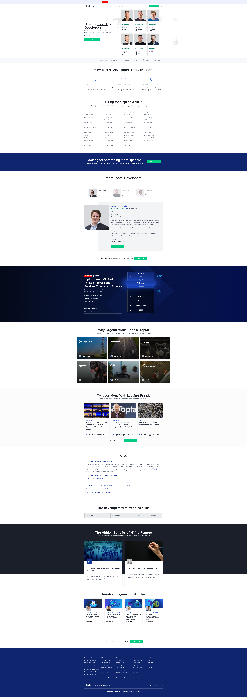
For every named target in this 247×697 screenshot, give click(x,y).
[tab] (100, 192)
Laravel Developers (108, 132)
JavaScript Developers (109, 125)
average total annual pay (98, 468)
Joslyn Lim (124, 47)
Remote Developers (128, 130)
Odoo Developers (108, 143)
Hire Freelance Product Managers (91, 671)
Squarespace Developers (149, 112)
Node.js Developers (120, 677)
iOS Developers (119, 665)
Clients (115, 6)
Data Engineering (153, 233)
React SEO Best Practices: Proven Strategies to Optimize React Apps (113, 616)
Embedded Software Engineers (91, 143)
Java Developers (108, 122)
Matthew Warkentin (119, 206)
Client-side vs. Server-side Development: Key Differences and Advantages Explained (133, 617)
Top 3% (105, 6)
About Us (122, 6)
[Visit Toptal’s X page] (154, 685)
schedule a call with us (153, 470)
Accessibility (138, 691)
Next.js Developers (108, 140)
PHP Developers (127, 114)
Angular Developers (88, 117)
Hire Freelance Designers (90, 660)
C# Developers (87, 132)
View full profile (127, 15)
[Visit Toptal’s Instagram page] (161, 685)
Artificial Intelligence (134, 233)
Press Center (150, 662)
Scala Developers (135, 672)
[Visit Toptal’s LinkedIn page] (150, 685)
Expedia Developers (108, 112)
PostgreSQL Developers (137, 660)
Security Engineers (128, 137)
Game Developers (120, 660)
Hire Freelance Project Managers (91, 669)
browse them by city (147, 107)
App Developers (88, 119)
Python (141, 233)
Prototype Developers (129, 119)
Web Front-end (116, 612)
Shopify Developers (128, 143)
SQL (130, 235)
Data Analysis (124, 235)
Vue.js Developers (148, 130)
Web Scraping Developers (149, 135)
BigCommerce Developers (90, 127)
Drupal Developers (120, 657)
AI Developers (87, 112)
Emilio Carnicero (152, 47)
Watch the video (86, 356)
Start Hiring (141, 259)
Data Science (124, 233)
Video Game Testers (148, 127)
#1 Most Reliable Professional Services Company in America (130, 2)
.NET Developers (108, 137)
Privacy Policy (125, 691)
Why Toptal (150, 657)
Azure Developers (88, 125)
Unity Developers (147, 125)
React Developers (128, 125)
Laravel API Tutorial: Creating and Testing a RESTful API (92, 616)
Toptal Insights (90, 566)
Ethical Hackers (87, 145)
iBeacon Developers (108, 119)
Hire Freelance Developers (90, 657)
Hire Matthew (117, 246)
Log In (161, 6)
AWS (146, 233)
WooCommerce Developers (150, 137)
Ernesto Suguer (138, 23)
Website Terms (131, 691)
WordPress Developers (149, 140)
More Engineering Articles (123, 627)
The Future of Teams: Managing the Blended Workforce (103, 569)
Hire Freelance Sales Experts (90, 674)
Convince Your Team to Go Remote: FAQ (142, 568)
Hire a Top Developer (92, 40)
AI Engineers (104, 670)
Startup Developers (148, 114)
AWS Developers (88, 122)
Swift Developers (147, 119)
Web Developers (147, 132)
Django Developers (105, 677)
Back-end (95, 612)
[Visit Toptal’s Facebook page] (157, 685)
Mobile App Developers (106, 667)
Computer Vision (115, 235)
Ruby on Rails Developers (129, 132)
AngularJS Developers (106, 675)
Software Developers (128, 145)
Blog (119, 6)
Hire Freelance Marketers (90, 662)
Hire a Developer (154, 6)
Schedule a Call (153, 161)
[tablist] (123, 195)
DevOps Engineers (88, 140)
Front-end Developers (106, 660)
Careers (149, 665)
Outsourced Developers (129, 112)
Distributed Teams (100, 566)
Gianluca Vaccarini (139, 47)
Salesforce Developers (129, 135)
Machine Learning (115, 233)
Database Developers (89, 137)
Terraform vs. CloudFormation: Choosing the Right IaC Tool (152, 617)
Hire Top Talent (130, 440)
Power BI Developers (128, 117)
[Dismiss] (161, 2)
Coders (86, 135)
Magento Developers (108, 135)
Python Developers (128, 122)
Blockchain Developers (89, 130)
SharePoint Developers (129, 140)
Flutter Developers (108, 114)
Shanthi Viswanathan (126, 23)
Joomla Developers (108, 127)
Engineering (88, 612)
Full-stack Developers (106, 657)
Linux (135, 235)
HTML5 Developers (108, 117)
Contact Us (150, 660)
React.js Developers (136, 665)
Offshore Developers (108, 145)
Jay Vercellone (152, 23)
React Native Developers (129, 127)
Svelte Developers (148, 117)
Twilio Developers (148, 122)
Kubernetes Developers (109, 130)
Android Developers (88, 114)
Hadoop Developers (120, 662)
